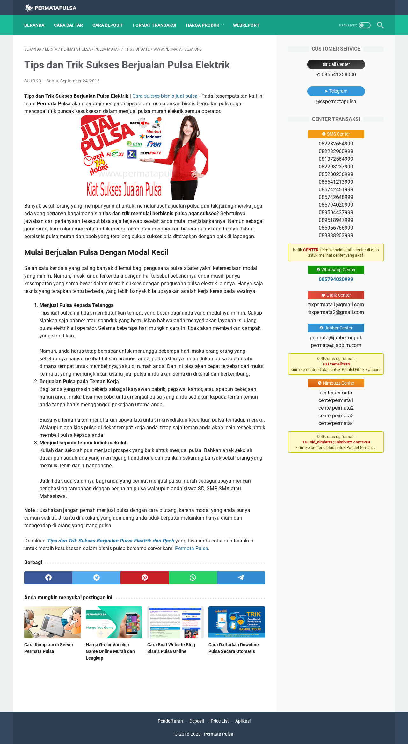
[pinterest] (144, 577)
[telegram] (241, 577)
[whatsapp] (193, 577)
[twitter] (96, 577)
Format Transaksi (154, 25)
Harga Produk (202, 25)
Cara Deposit (107, 25)
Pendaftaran (170, 721)
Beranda (34, 25)
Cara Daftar (68, 25)
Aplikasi (243, 721)
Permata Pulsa (191, 548)
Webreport (246, 25)
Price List (220, 721)
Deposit (196, 721)
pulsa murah (60, 236)
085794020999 (336, 279)
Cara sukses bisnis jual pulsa (165, 96)
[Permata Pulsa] (54, 8)
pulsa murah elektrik (161, 111)
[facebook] (48, 577)
